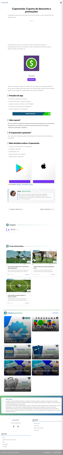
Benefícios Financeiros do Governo (9, 439)
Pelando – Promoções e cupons (25, 184)
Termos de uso (37, 423)
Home (4, 437)
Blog (3, 442)
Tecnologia (5, 446)
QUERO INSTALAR (30, 113)
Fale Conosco (36, 430)
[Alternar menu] (61, 3)
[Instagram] (18, 426)
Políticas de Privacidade (38, 427)
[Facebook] (13, 426)
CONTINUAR (31, 79)
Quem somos (36, 425)
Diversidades (5, 444)
